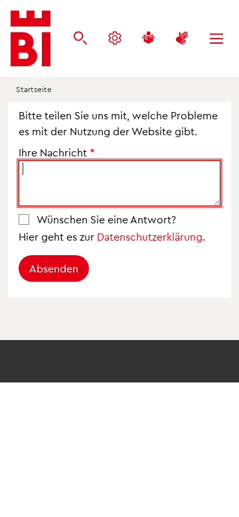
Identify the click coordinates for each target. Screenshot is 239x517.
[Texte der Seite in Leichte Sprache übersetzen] (148, 39)
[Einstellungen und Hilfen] (115, 39)
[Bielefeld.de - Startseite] (30, 38)
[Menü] (216, 39)
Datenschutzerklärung (149, 236)
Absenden (53, 268)
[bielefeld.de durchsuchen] (80, 39)
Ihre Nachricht (53, 152)
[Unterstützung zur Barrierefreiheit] (182, 39)
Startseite (34, 88)
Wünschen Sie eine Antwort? (106, 219)
